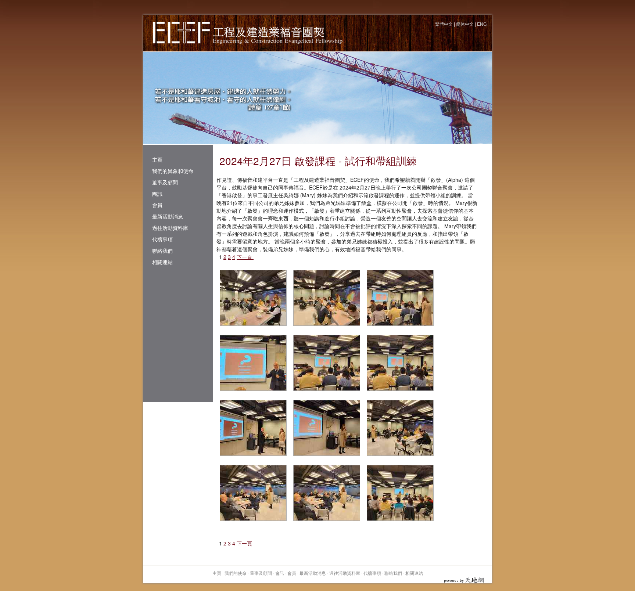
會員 (157, 205)
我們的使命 (236, 573)
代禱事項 (162, 239)
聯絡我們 (162, 250)
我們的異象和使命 (172, 170)
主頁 (157, 159)
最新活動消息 (167, 216)
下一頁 (245, 256)
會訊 (279, 573)
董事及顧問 (165, 182)
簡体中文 (465, 24)
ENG (482, 24)
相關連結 (162, 262)
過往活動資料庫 (170, 227)
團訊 (157, 193)
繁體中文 (444, 24)
